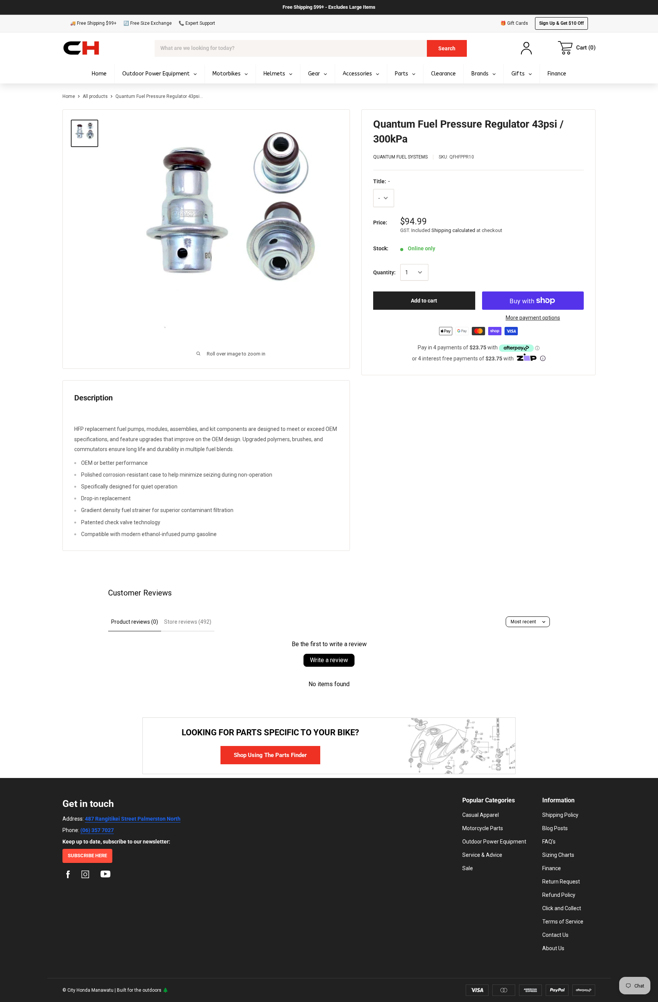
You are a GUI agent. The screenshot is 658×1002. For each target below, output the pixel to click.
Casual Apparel (480, 815)
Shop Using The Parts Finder (270, 755)
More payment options (533, 318)
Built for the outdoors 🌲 (142, 990)
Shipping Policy (560, 815)
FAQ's (549, 842)
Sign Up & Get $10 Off (561, 23)
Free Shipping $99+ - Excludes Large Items (329, 7)
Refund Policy (558, 895)
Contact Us (555, 935)
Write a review (329, 660)
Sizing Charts (558, 855)
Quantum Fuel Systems (400, 157)
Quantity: (384, 272)
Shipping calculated (453, 230)
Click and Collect (561, 908)
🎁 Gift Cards (514, 23)
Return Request (561, 882)
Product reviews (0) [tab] (134, 622)
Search (446, 48)
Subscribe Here (87, 855)
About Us (553, 948)
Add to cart (424, 301)
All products (95, 96)
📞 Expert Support (197, 23)
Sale (467, 868)
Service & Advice (482, 855)
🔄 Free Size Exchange (147, 23)
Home (68, 96)
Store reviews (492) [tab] (187, 622)
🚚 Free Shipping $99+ (93, 23)
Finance (551, 868)
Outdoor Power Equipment (494, 842)
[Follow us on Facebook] (68, 875)
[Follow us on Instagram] (85, 875)
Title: (381, 181)
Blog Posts (555, 828)
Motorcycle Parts (482, 828)
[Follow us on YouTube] (105, 875)
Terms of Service (562, 922)
